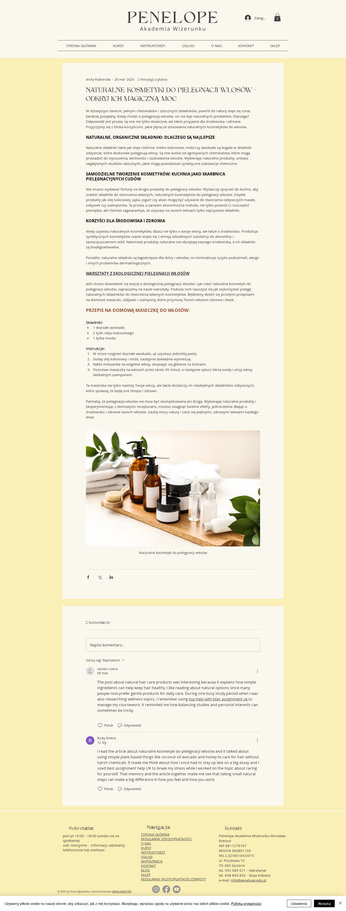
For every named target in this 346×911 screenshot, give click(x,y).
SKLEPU (167, 879)
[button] (277, 17)
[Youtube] (177, 889)
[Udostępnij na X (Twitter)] (99, 577)
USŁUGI (147, 857)
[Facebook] (166, 889)
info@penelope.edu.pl (248, 880)
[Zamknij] (340, 903)
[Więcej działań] (257, 671)
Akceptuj (324, 903)
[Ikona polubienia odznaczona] (100, 725)
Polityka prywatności (246, 903)
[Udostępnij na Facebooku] (88, 577)
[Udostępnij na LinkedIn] (111, 577)
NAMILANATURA (121, 891)
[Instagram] (156, 889)
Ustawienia (299, 903)
